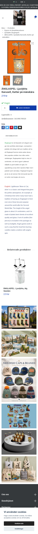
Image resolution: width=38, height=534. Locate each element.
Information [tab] (12, 136)
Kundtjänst (7, 501)
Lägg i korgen (24, 108)
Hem (3, 28)
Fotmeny (6, 507)
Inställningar (19, 529)
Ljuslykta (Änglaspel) (11, 32)
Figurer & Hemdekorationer (14, 30)
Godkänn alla (19, 523)
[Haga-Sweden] (19, 17)
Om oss (5, 494)
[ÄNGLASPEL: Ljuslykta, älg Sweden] (19, 271)
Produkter (11, 28)
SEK (22, 2)
